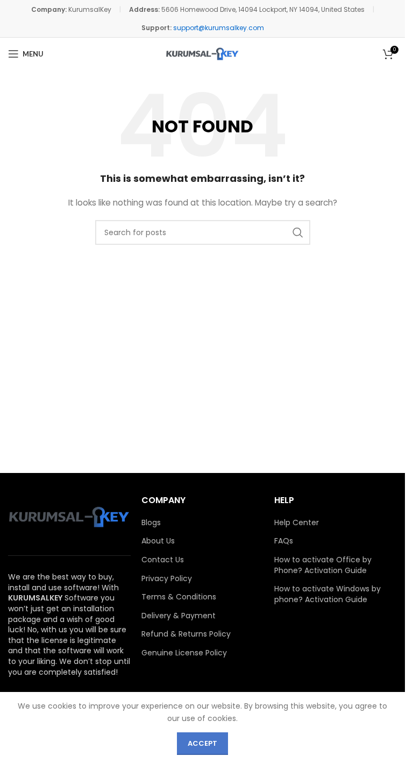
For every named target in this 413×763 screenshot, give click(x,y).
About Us (158, 541)
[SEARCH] (298, 232)
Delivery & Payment (178, 616)
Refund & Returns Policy (186, 634)
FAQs (283, 541)
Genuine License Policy (184, 653)
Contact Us (162, 560)
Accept (202, 743)
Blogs (151, 523)
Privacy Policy (166, 579)
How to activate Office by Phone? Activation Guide (323, 565)
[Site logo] (202, 54)
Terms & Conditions (178, 597)
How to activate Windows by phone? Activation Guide (327, 594)
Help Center (296, 523)
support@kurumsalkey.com (218, 27)
